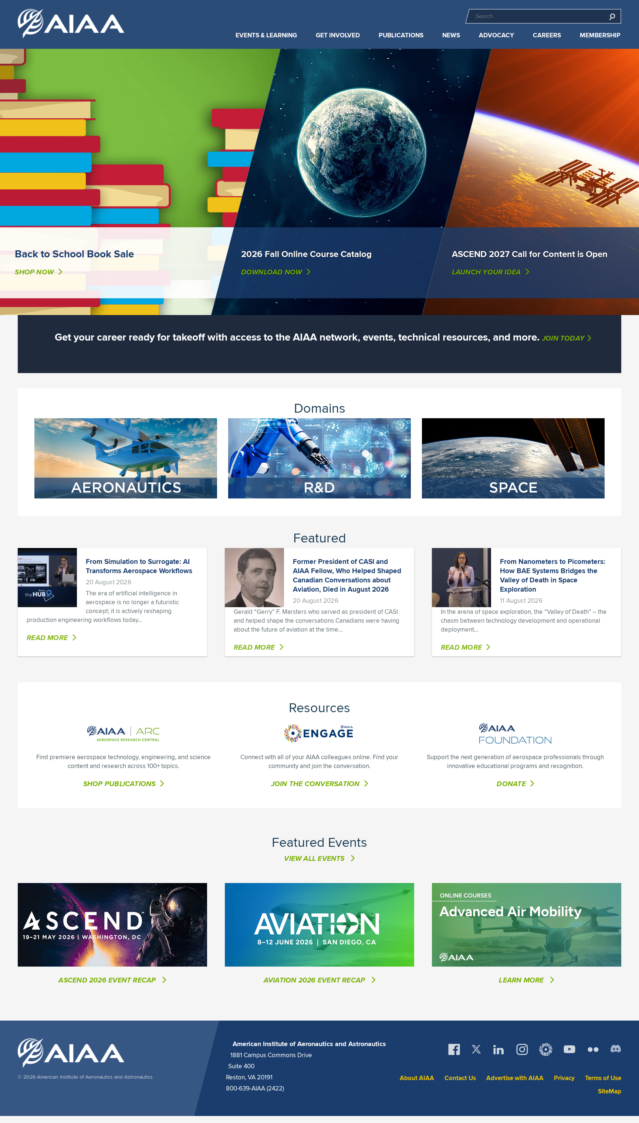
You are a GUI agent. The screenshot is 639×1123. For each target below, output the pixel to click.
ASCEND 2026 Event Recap (108, 979)
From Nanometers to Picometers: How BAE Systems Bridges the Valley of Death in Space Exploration (552, 575)
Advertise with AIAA (515, 1078)
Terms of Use (603, 1078)
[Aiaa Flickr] (593, 1049)
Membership (600, 35)
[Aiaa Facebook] (454, 1049)
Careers (547, 35)
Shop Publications (119, 783)
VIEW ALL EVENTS (314, 858)
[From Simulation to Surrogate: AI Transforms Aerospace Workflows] (47, 577)
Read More (47, 637)
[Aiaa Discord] (616, 1049)
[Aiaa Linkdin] (498, 1049)
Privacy (564, 1078)
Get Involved (338, 35)
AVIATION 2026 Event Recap (315, 979)
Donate (511, 783)
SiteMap (609, 1091)
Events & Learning (266, 35)
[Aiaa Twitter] (476, 1049)
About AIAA (417, 1078)
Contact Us (460, 1078)
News (451, 35)
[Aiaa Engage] (546, 1049)
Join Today (563, 338)
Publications (401, 35)
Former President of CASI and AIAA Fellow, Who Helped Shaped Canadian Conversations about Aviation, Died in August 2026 (347, 575)
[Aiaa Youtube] (569, 1049)
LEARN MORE (522, 979)
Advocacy (496, 35)
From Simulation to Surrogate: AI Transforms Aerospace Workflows (139, 566)
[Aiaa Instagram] (522, 1049)
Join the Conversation (315, 783)
